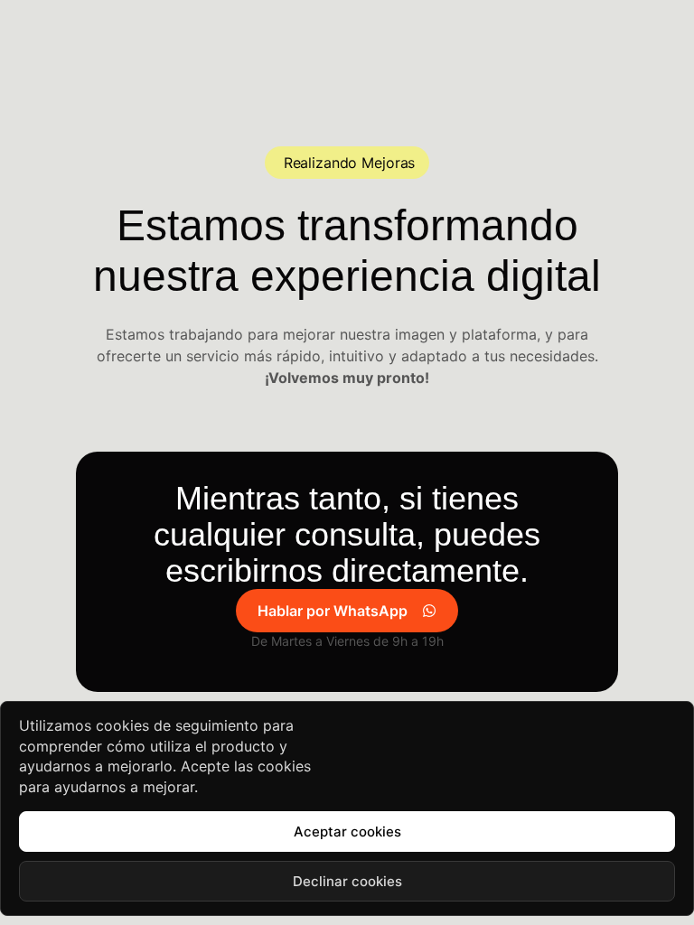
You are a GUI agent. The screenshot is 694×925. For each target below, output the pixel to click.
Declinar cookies (347, 881)
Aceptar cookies (347, 831)
